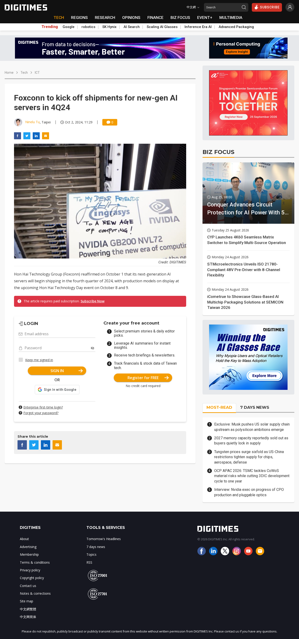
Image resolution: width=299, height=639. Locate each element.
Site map (26, 601)
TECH (58, 17)
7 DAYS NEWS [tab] (254, 407)
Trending (50, 27)
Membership (29, 554)
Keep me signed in (39, 360)
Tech (24, 72)
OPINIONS (131, 17)
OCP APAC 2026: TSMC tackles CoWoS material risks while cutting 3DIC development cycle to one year (251, 475)
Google (69, 27)
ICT (37, 72)
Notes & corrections (35, 593)
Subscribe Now (92, 301)
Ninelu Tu (32, 122)
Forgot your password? (40, 413)
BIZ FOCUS (180, 17)
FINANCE (155, 17)
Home (9, 72)
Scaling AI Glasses (162, 27)
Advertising (28, 547)
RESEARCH (105, 17)
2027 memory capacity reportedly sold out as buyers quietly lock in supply (251, 440)
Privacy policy (30, 570)
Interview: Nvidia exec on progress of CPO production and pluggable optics (249, 492)
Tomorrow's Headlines (103, 539)
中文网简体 (28, 617)
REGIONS (79, 17)
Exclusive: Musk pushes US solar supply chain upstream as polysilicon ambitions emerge (252, 427)
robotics (88, 27)
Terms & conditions (35, 562)
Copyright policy (32, 578)
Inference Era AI (198, 27)
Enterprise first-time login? (43, 407)
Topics (91, 554)
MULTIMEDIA (230, 17)
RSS (89, 562)
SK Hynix (109, 27)
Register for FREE (143, 377)
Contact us (28, 585)
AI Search (132, 27)
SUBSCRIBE (270, 7)
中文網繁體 (28, 609)
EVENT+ (204, 17)
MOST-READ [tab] (219, 407)
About (24, 539)
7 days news (95, 547)
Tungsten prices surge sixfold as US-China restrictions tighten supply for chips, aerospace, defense (249, 457)
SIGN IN (57, 370)
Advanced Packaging (236, 27)
